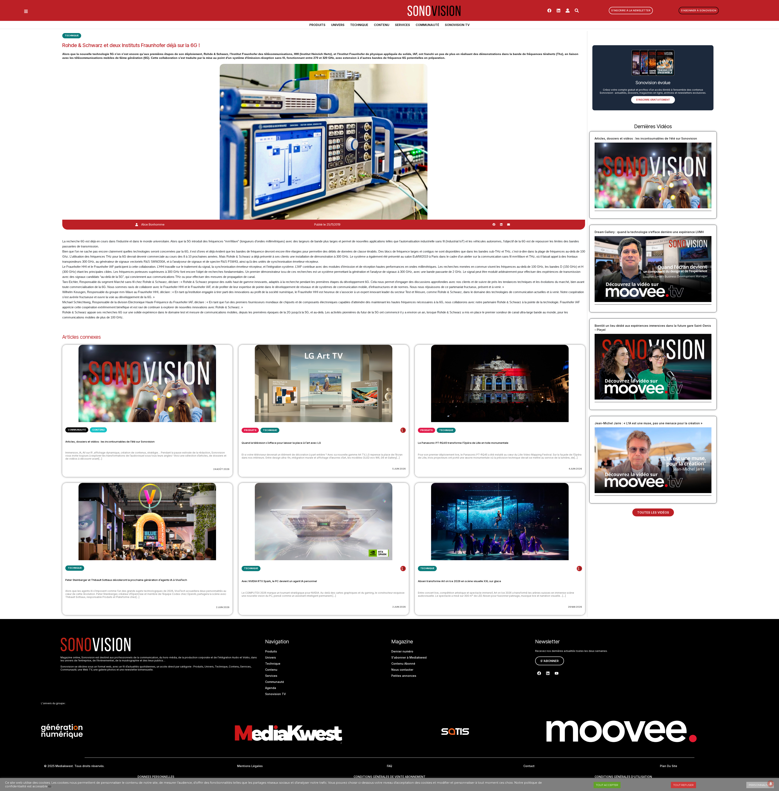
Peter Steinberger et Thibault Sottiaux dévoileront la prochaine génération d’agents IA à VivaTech (126, 579)
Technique (359, 25)
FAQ (389, 766)
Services (402, 25)
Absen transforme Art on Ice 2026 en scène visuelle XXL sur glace (459, 581)
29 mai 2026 (575, 606)
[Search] (577, 10)
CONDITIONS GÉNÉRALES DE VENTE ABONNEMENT (389, 776)
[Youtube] (556, 673)
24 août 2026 (221, 469)
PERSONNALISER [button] (760, 785)
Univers (337, 25)
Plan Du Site (668, 766)
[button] (494, 224)
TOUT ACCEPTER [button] (607, 785)
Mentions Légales (250, 766)
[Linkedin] (558, 10)
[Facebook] (549, 10)
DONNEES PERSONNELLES (156, 776)
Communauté (427, 25)
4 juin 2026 (575, 468)
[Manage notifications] (770, 783)
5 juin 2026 (399, 468)
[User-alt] (568, 10)
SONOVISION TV (457, 25)
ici (49, 786)
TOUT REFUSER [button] (683, 785)
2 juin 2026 (222, 607)
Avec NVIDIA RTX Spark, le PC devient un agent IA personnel (279, 581)
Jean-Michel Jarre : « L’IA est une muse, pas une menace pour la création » (649, 423)
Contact (529, 766)
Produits (317, 25)
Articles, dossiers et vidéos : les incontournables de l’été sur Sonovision (110, 441)
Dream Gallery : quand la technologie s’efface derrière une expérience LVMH (649, 232)
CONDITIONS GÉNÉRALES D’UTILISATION (623, 776)
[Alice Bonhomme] (136, 224)
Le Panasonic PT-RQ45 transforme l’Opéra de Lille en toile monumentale (463, 442)
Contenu (381, 25)
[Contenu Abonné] (403, 430)
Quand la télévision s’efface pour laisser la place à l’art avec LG (281, 442)
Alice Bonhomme (153, 224)
